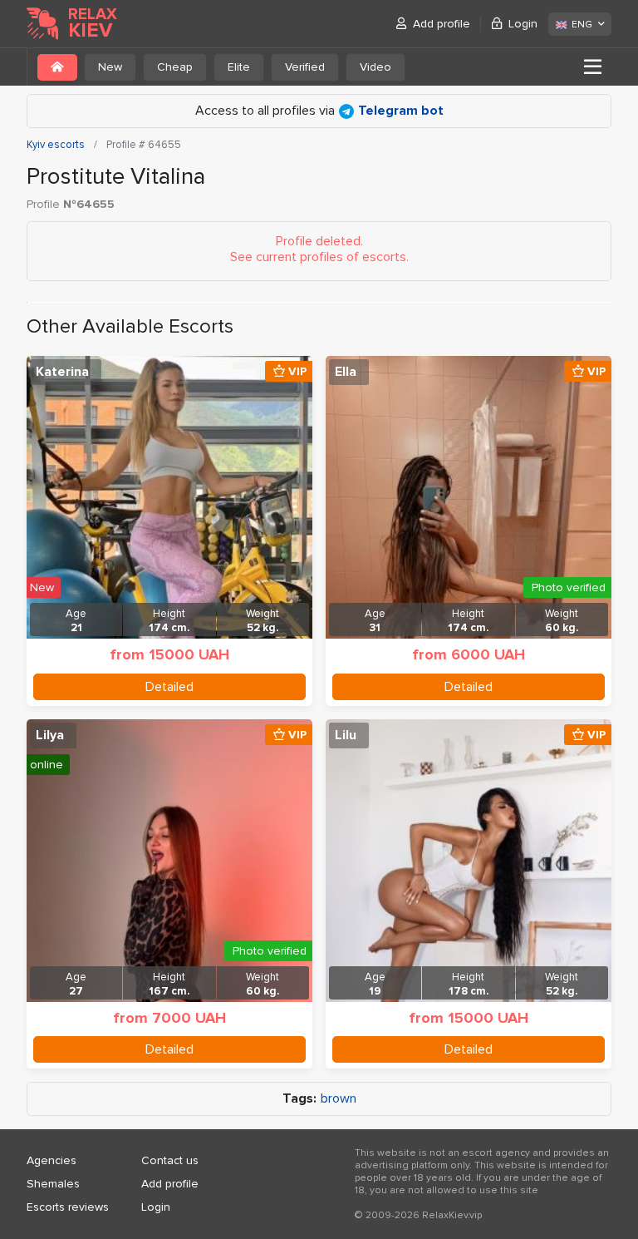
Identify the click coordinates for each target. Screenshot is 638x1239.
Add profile (441, 24)
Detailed (169, 687)
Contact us (170, 1160)
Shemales (53, 1184)
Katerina (62, 371)
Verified (305, 67)
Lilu (345, 735)
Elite (239, 67)
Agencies (51, 1160)
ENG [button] (582, 24)
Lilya (50, 735)
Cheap (175, 67)
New (110, 67)
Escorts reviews (68, 1207)
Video (375, 67)
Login (522, 24)
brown (338, 1099)
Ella (345, 371)
